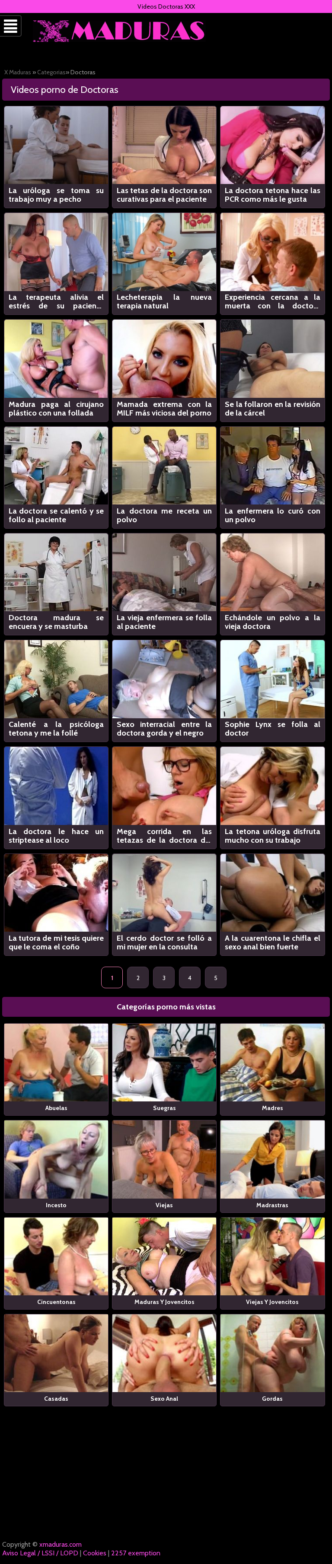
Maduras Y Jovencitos (164, 1302)
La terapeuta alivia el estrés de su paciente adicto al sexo (56, 301)
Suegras (164, 1108)
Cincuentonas (56, 1302)
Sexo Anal (164, 1398)
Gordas (272, 1398)
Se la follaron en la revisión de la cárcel (272, 408)
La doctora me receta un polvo (164, 515)
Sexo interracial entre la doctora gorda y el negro (164, 728)
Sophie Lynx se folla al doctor (272, 728)
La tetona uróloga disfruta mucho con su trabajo (272, 835)
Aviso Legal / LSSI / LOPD (40, 1553)
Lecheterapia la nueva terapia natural (164, 301)
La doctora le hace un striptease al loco (56, 835)
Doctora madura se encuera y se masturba (56, 622)
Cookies (94, 1553)
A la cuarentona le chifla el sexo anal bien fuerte (272, 942)
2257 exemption (135, 1553)
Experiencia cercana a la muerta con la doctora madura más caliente (272, 301)
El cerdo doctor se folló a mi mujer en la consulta (164, 942)
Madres (272, 1108)
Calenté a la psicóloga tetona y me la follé (56, 728)
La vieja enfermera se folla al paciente (164, 622)
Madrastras (272, 1205)
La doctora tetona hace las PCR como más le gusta (272, 194)
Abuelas (56, 1108)
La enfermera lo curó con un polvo (272, 515)
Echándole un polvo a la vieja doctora (272, 622)
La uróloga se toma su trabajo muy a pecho (56, 194)
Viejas (164, 1205)
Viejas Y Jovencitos (272, 1302)
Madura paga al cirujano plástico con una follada (56, 408)
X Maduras (17, 72)
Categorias (51, 72)
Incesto (56, 1205)
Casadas (56, 1398)
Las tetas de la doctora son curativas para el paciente (164, 194)
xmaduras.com (60, 1544)
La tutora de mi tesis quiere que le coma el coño (56, 942)
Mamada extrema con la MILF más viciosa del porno (164, 408)
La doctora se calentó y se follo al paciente (56, 515)
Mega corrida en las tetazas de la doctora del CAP (164, 835)
